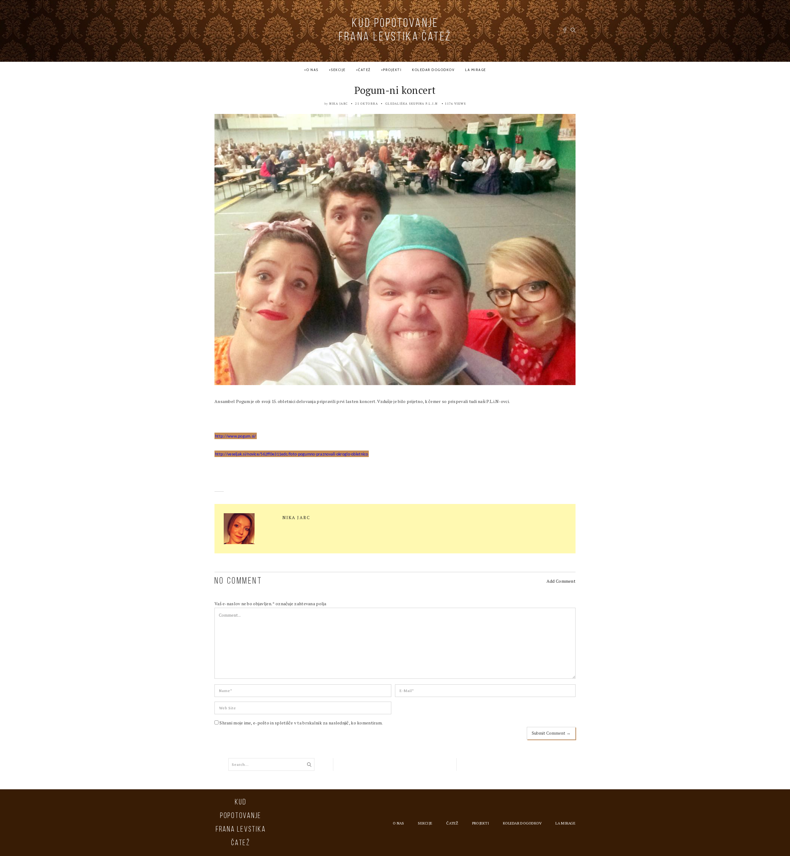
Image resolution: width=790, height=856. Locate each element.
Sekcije (338, 70)
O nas (312, 70)
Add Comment (561, 581)
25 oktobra (366, 104)
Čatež (364, 70)
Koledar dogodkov (433, 70)
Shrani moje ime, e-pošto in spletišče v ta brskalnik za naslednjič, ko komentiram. (301, 723)
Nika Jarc (338, 104)
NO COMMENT (238, 581)
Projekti (392, 70)
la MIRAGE (475, 70)
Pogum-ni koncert (394, 90)
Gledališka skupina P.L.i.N (411, 104)
